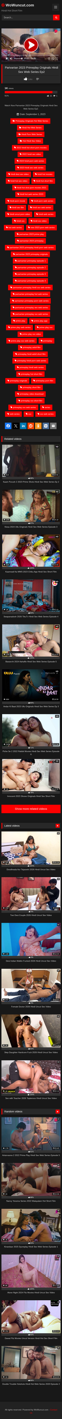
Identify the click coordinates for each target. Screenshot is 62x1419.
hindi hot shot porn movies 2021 (31, 187)
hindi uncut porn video (20, 214)
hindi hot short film (44, 181)
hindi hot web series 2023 (31, 194)
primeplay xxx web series (24, 407)
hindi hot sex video (18, 181)
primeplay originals (18, 381)
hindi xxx (21, 221)
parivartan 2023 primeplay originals (32, 254)
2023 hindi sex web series (31, 167)
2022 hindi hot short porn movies (32, 147)
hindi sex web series (42, 207)
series (47, 407)
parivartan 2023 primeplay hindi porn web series (32, 247)
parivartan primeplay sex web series (31, 307)
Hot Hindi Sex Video (32, 141)
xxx (29, 414)
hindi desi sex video (20, 174)
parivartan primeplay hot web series (31, 294)
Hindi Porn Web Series (31, 134)
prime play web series (21, 327)
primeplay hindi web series (31, 367)
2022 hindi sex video (31, 154)
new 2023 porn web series (43, 227)
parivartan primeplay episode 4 (31, 281)
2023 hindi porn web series (31, 161)
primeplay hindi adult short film (32, 354)
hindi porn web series (43, 201)
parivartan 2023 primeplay (32, 241)
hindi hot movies (44, 174)
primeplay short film (32, 387)
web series (15, 414)
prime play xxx (45, 327)
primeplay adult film (32, 347)
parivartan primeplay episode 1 (31, 261)
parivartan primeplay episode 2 (31, 267)
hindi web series (46, 214)
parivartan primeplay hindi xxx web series (31, 287)
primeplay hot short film (31, 374)
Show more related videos (31, 808)
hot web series (15, 227)
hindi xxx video (40, 221)
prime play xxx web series (22, 341)
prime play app (40, 321)
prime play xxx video (31, 334)
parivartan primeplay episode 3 (31, 274)
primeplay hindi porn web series (31, 361)
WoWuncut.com (19, 5)
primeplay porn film (44, 381)
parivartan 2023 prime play (31, 234)
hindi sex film (18, 207)
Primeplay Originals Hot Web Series (32, 121)
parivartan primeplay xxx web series (31, 314)
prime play (20, 321)
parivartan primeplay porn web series (32, 301)
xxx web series (46, 414)
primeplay (47, 341)
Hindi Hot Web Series (32, 127)
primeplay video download (32, 394)
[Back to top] (53, 1410)
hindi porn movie (17, 201)
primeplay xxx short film (31, 401)
